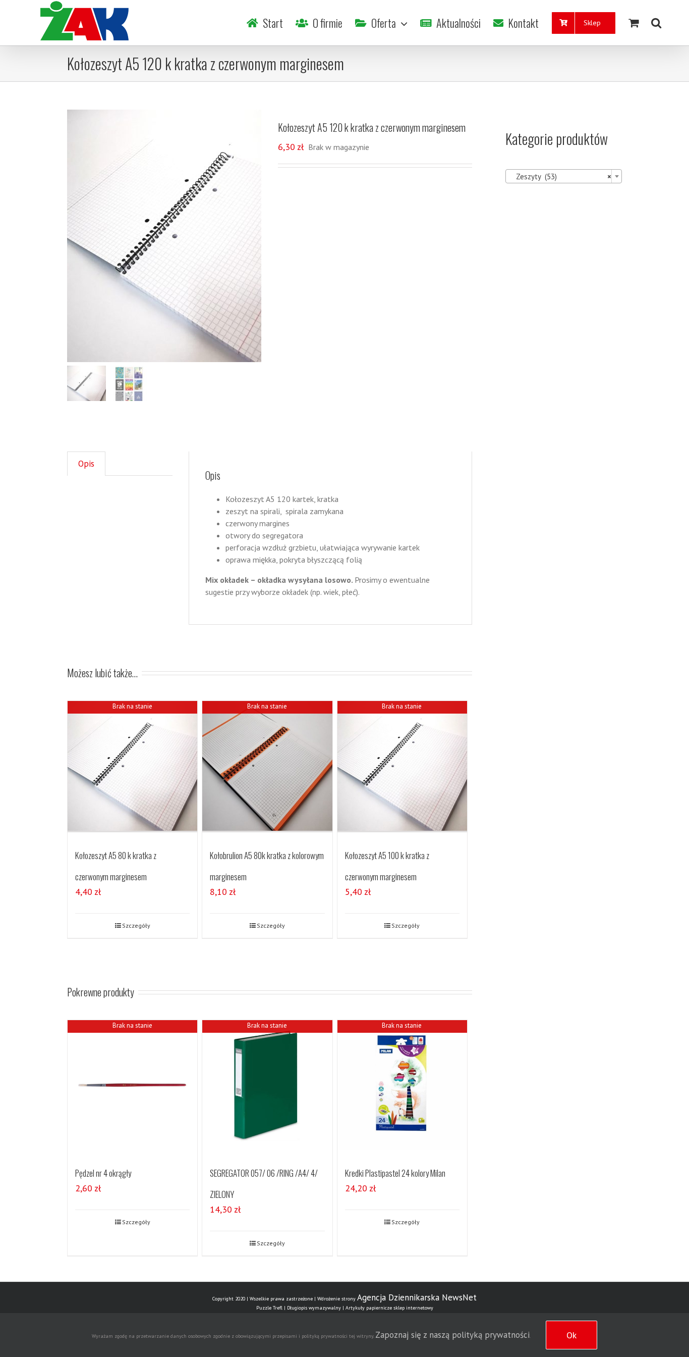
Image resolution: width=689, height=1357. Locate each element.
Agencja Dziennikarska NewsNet (417, 1297)
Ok (571, 1335)
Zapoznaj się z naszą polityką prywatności (452, 1334)
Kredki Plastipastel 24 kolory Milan (395, 1173)
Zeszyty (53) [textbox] (560, 176)
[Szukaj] (656, 22)
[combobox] (563, 176)
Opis (86, 463)
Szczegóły (136, 925)
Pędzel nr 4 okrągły (103, 1173)
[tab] (86, 463)
